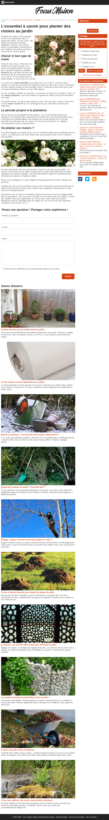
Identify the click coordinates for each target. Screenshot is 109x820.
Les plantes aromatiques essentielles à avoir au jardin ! (25, 697)
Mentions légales (62, 817)
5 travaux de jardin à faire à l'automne (17, 750)
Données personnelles (77, 817)
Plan (87, 817)
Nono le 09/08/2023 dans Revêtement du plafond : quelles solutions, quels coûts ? (93, 101)
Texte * (5, 239)
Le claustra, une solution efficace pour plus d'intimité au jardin (28, 645)
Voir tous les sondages (92, 75)
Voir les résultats (95, 71)
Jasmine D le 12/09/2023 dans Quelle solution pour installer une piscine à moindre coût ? (93, 87)
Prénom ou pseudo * (10, 216)
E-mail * (5, 227)
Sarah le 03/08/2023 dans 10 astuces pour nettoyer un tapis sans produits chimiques (92, 115)
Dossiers (93, 817)
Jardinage (37, 20)
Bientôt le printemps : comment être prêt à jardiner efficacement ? (30, 435)
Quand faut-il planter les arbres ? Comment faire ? (23, 487)
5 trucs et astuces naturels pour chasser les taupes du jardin (27, 592)
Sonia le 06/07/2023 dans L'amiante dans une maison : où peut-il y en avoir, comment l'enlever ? (93, 145)
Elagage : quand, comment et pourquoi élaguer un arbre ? (26, 540)
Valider (68, 276)
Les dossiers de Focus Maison (21, 20)
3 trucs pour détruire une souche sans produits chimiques (26, 800)
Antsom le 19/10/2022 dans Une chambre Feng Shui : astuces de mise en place (93, 158)
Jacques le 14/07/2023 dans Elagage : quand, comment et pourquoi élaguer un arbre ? (92, 130)
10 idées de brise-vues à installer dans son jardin (22, 329)
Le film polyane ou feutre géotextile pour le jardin (23, 382)
